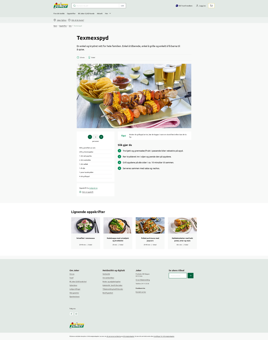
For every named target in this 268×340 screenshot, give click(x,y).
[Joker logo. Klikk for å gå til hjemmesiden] (60, 6)
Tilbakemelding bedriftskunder (113, 289)
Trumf (71, 278)
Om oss (72, 274)
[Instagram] (76, 314)
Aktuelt (99, 13)
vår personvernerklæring (114, 336)
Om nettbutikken (108, 278)
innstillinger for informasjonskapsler (164, 336)
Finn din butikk (58, 13)
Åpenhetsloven (75, 296)
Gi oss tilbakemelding (143, 280)
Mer (106, 13)
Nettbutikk (106, 274)
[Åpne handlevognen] (211, 5)
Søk (122, 6)
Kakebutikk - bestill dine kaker (112, 285)
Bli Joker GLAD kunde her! (78, 281)
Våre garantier (74, 293)
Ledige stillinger (75, 289)
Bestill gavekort (108, 293)
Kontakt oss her (141, 292)
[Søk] (190, 275)
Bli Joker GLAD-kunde (86, 13)
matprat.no (93, 188)
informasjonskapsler (128, 336)
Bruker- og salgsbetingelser (112, 281)
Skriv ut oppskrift (87, 192)
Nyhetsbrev (73, 285)
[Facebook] (71, 314)
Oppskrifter (71, 13)
